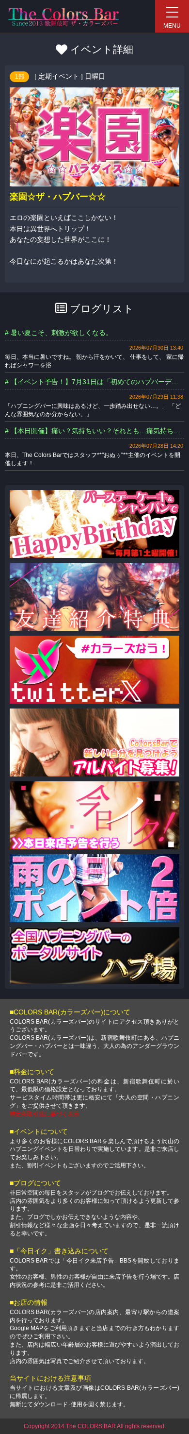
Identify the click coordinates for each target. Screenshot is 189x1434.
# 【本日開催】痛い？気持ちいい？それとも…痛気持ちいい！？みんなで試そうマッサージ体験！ (94, 431)
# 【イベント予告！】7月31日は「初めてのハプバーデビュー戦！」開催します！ (94, 382)
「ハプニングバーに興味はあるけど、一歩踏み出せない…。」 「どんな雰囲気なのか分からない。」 (93, 410)
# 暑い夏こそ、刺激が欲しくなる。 (58, 333)
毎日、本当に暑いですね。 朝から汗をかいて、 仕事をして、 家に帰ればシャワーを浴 (94, 361)
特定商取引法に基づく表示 (44, 1114)
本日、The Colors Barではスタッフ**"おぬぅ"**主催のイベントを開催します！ (92, 459)
